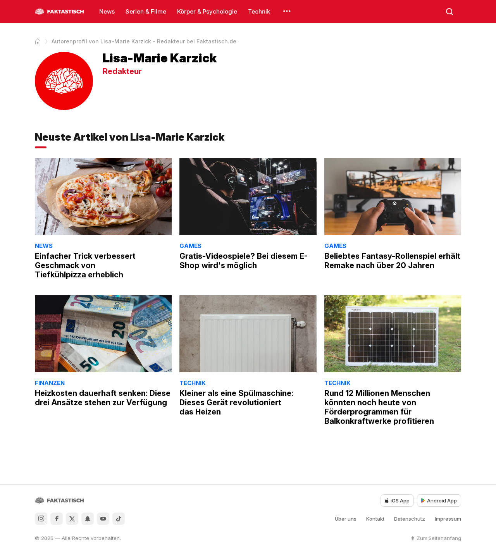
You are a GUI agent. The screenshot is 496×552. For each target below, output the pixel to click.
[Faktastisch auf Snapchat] (87, 518)
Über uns (345, 519)
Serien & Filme (146, 11)
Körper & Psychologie (207, 11)
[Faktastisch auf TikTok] (118, 518)
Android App (442, 500)
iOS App (400, 500)
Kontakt (375, 519)
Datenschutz (409, 519)
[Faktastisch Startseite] (59, 11)
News (107, 11)
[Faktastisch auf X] (72, 518)
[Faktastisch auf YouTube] (103, 518)
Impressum (448, 519)
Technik (259, 11)
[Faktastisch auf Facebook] (56, 518)
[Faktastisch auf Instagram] (41, 518)
